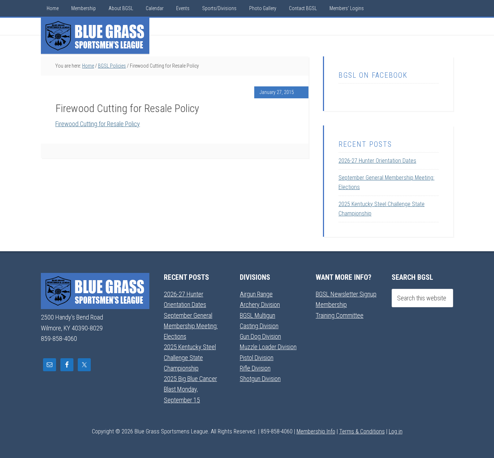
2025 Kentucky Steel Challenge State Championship (190, 357)
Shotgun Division (260, 378)
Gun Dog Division (260, 336)
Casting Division (259, 326)
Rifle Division (255, 368)
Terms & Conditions (362, 431)
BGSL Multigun (257, 315)
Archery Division (260, 304)
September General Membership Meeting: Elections (191, 326)
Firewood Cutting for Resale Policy (97, 124)
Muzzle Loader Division (268, 347)
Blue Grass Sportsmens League (95, 36)
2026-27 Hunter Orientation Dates (377, 160)
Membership (331, 304)
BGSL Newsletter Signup (346, 294)
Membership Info (316, 431)
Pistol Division (256, 357)
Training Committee (339, 315)
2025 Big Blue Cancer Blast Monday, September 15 (190, 389)
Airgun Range (256, 294)
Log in (396, 431)
